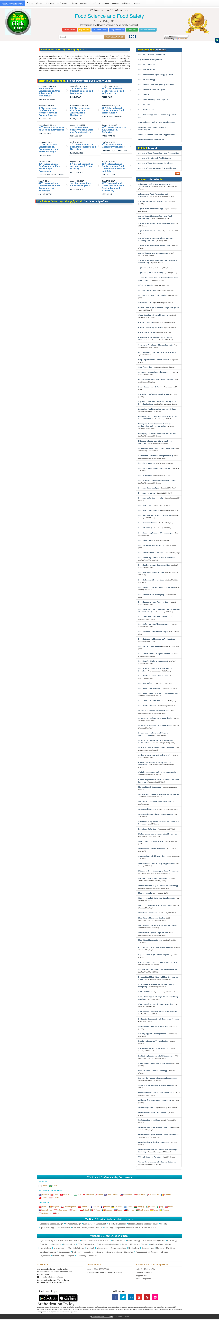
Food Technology (146, 110)
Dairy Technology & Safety (150, 387)
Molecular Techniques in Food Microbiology (158, 885)
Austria (44, 1206)
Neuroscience (148, 1248)
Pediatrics (88, 1252)
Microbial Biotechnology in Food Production (158, 871)
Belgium (55, 1206)
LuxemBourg (47, 1210)
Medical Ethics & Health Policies (143, 1224)
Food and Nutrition (147, 69)
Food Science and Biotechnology (153, 631)
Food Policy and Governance (151, 572)
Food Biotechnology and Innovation (154, 515)
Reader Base (131, 30)
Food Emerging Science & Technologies (155, 533)
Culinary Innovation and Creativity (154, 372)
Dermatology (69, 1244)
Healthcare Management (94, 1224)
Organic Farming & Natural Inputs (153, 955)
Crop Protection (145, 367)
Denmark (85, 1206)
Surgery (70, 1255)
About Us (39, 3)
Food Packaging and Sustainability (154, 565)
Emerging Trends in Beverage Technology (157, 433)
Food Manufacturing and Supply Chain (155, 74)
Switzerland (46, 1213)
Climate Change (145, 322)
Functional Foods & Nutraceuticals (153, 711)
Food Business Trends (147, 523)
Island (170, 1206)
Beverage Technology (148, 290)
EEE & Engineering (86, 1244)
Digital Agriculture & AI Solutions (153, 394)
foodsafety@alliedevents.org (51, 1277)
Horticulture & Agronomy (149, 787)
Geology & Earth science (160, 1244)
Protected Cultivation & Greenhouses (154, 1063)
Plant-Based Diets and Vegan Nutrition (155, 1004)
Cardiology (172, 1240)
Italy (161, 1206)
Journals (49, 3)
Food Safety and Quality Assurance (153, 617)
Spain (155, 1210)
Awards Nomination (147, 30)
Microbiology (102, 1248)
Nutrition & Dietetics (147, 913)
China (56, 1194)
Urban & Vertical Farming (149, 1157)
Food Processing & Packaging (151, 594)
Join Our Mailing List (146, 1269)
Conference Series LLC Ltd (102, 1317)
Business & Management (154, 1240)
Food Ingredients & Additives (151, 545)
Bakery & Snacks (145, 285)
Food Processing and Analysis (151, 89)
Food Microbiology (146, 79)
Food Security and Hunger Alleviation (155, 654)
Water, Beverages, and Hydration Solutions (157, 1162)
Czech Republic (70, 1206)
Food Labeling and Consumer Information (157, 557)
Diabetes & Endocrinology (51, 1224)
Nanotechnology (118, 1248)
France (107, 1206)
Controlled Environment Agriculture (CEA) (157, 352)
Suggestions (141, 1275)
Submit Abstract (69, 30)
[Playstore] (131, 36)
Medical (90, 1248)
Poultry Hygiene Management (152, 1033)
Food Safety (143, 95)
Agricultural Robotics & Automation (154, 245)
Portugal (97, 1210)
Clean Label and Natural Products (153, 315)
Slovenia (130, 1210)
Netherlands (62, 1210)
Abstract (74, 3)
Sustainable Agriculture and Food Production (158, 1135)
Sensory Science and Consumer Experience (157, 1078)
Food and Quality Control (149, 510)
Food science (144, 105)
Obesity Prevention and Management (155, 947)
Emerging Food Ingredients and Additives (157, 409)
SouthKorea (154, 1194)
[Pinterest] (147, 1298)
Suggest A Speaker (144, 1272)
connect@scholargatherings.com (53, 1282)
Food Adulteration (146, 64)
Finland (96, 1206)
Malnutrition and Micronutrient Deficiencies (158, 834)
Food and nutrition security (150, 498)
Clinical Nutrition (146, 332)
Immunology (59, 1248)
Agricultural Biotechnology (150, 209)
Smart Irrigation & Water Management (155, 1085)
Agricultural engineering (149, 231)
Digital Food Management (150, 59)
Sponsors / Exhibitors (120, 3)
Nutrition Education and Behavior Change (157, 925)
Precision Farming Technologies (153, 1041)
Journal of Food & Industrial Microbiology (157, 168)
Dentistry (56, 1244)
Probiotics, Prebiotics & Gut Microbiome (155, 1056)
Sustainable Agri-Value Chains (152, 1112)
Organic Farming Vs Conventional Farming (157, 962)
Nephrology (133, 1248)
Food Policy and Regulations (151, 580)
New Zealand (112, 1194)
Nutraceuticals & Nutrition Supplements (156, 134)
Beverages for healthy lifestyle (152, 295)
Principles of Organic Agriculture (153, 1048)
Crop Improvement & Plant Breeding (154, 359)
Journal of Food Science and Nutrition (155, 163)
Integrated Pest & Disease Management (155, 814)
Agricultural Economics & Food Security (156, 223)
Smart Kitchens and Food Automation (155, 1093)
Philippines (127, 1194)
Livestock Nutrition (147, 829)
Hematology (45, 1248)
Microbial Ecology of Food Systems (153, 878)
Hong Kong (67, 1194)
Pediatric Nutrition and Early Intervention (157, 969)
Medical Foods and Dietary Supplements (156, 122)
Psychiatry (45, 1255)
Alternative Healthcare (68, 1240)
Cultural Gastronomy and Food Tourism (155, 379)
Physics (164, 1252)
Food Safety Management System (153, 99)
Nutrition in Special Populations (153, 932)
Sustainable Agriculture (149, 1120)
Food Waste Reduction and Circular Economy (158, 693)
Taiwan (45, 1198)
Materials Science (76, 1248)
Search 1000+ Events (115, 37)
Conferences (62, 3)
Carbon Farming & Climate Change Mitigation (159, 308)
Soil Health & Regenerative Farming (154, 1100)
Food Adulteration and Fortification (154, 468)
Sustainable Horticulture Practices (153, 1142)
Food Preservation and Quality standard (156, 84)
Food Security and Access (149, 646)
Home (31, 3)
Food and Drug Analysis (148, 488)
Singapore (141, 1194)
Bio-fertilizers (144, 302)
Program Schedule (117, 30)
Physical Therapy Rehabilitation (87, 1227)
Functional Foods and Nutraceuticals (154, 718)
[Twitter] (123, 1298)
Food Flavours (144, 540)
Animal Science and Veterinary (95, 1240)
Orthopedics (64, 1252)
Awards (136, 3)
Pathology (76, 1252)
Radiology (108, 1227)
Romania (167, 1194)
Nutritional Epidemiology (150, 940)
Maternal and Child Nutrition (151, 849)
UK (57, 1213)
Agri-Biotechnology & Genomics (152, 201)
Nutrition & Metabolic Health (151, 918)
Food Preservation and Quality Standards (156, 587)
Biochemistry (118, 1240)
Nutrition (170, 1248)
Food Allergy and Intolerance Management (157, 480)
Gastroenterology (73, 1224)
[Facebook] (115, 1298)
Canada (45, 1185)
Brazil (54, 1185)
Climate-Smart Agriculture (150, 327)
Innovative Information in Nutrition (155, 802)
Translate (183, 38)
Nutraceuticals (145, 893)
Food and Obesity (146, 505)
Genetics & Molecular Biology (135, 1244)
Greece (130, 1206)
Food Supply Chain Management (153, 661)
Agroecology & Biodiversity (150, 273)
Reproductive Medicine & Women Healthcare (136, 1227)
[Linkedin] (131, 1298)
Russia (119, 1210)
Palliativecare (63, 1227)
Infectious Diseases (117, 1224)
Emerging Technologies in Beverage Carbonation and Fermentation (154, 425)
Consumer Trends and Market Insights (155, 345)
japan (100, 1194)
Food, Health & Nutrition (149, 701)
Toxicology (81, 1255)
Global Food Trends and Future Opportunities (158, 772)
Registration (85, 3)
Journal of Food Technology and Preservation (158, 153)
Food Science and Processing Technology (156, 639)
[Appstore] (134, 36)
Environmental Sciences (108, 1244)
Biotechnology (133, 1240)
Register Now (84, 30)
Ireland (152, 1206)
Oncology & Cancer (48, 1252)
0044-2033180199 (101, 1269)
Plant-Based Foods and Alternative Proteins (157, 1011)
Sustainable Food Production (151, 139)
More (178, 173)
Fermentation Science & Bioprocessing (155, 456)
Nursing (160, 1248)
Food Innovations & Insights (151, 553)
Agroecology (144, 268)
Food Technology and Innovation (153, 676)
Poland (86, 1210)
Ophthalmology (47, 1227)
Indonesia (90, 1194)
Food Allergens (145, 475)
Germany (118, 1206)
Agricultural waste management (153, 253)
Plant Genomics (145, 992)
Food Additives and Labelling (151, 54)
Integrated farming (147, 809)
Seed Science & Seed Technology (152, 1070)
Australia (45, 1194)
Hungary (140, 1206)
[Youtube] (139, 1298)
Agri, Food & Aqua (47, 1240)
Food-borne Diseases (147, 706)
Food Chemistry (145, 528)
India (79, 1194)
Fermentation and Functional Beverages (156, 448)
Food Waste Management (149, 688)
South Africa (144, 1210)
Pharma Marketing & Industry (119, 1252)
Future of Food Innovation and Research (156, 747)
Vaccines (93, 1255)
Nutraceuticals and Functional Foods (154, 905)
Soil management (146, 1107)
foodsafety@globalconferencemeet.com (56, 1271)
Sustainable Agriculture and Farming (155, 1127)
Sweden (166, 1210)
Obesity (163, 1224)
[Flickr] (155, 1298)
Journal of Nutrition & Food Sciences (154, 158)
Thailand (55, 1198)
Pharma (99, 1252)
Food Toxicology (145, 683)
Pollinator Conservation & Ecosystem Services (158, 1019)
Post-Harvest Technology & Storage (154, 1026)
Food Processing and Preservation (153, 602)
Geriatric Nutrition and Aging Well (154, 755)
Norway (75, 1210)
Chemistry (45, 1244)
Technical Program (100, 3)
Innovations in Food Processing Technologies (158, 794)
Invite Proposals (143, 1278)
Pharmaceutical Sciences (147, 1252)
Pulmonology (58, 1255)
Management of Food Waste (150, 841)
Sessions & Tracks (100, 30)
